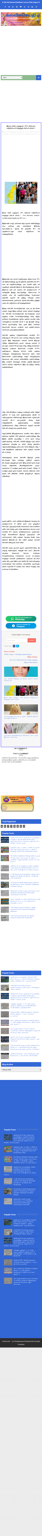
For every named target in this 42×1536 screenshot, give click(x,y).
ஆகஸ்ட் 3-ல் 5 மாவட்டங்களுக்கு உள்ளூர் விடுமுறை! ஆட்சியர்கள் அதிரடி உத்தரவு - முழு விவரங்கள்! (24, 1039)
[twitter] (9, 7)
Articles (27, 132)
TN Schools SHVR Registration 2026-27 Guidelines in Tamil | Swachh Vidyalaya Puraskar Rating (24, 884)
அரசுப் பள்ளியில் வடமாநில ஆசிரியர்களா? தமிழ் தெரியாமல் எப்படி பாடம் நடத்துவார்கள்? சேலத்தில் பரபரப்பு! (25, 901)
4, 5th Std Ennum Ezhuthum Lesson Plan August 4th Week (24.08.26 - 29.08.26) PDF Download (25, 876)
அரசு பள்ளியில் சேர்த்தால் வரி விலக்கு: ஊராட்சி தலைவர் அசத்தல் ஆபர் (21, 679)
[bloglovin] (20, 7)
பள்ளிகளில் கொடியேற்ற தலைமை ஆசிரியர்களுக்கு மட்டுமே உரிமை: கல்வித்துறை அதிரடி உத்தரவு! (24, 987)
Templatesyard (19, 1341)
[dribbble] (24, 7)
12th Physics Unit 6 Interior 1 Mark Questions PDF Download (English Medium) (23, 909)
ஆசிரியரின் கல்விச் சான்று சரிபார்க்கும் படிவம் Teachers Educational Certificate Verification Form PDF (25, 892)
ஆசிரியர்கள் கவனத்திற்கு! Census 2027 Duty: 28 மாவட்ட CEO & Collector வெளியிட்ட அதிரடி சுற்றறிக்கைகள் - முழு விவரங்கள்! (25, 979)
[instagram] (36, 7)
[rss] (28, 7)
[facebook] (5, 7)
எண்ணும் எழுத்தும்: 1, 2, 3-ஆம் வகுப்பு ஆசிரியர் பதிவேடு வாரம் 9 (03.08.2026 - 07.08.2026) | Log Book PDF (23, 1005)
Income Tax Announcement (24, 134)
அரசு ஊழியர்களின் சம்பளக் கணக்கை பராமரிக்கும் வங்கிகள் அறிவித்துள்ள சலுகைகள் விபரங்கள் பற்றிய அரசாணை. (25, 1030)
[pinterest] (16, 7)
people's (34, 134)
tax (38, 134)
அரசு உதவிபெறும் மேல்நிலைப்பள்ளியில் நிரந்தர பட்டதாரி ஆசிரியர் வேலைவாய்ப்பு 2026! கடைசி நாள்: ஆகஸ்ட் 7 (25, 1022)
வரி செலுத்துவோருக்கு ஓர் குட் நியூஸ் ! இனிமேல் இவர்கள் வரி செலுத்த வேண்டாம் (21, 717)
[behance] (32, 7)
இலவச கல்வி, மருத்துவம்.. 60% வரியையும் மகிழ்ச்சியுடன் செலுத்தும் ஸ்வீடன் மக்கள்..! (21, 698)
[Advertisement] (21, 51)
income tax (13, 134)
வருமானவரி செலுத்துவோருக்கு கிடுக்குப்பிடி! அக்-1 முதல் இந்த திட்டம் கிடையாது (21, 736)
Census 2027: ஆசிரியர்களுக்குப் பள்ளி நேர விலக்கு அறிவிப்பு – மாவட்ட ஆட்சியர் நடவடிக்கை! (24, 1014)
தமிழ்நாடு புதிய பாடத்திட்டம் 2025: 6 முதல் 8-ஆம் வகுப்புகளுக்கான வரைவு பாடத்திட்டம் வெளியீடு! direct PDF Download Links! (25, 849)
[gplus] (13, 7)
